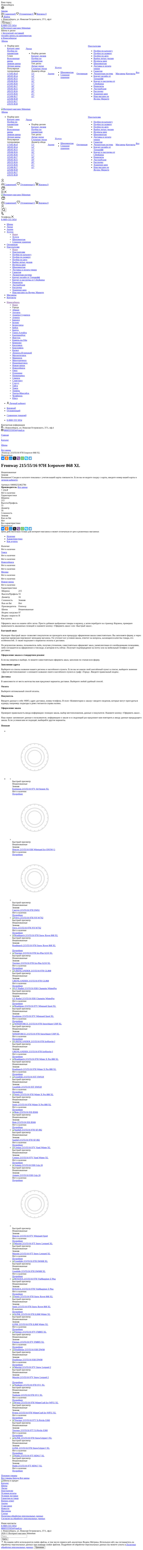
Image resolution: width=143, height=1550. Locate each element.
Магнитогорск (19, 355)
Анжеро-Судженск (21, 315)
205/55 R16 (12, 91)
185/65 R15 (12, 78)
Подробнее (17, 794)
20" (32, 91)
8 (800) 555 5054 (8, 25)
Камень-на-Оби (19, 340)
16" (32, 81)
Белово (15, 322)
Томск (15, 388)
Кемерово (17, 343)
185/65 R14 (12, 76)
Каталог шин (13, 48)
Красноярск (17, 348)
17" (32, 84)
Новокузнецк (18, 365)
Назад (15, 234)
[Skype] (26, 458)
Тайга (15, 385)
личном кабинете (9, 480)
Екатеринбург (19, 335)
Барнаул (16, 320)
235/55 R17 (12, 101)
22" (32, 96)
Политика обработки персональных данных (22, 1516)
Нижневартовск (20, 363)
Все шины (23, 487)
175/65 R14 (12, 73)
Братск (15, 330)
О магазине (6, 1506)
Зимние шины (14, 63)
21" (32, 94)
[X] (14, 458)
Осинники (17, 373)
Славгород (17, 380)
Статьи (4, 1513)
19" (32, 89)
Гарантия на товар (10, 1498)
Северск (16, 378)
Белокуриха (17, 325)
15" (32, 78)
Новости (5, 1508)
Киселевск (17, 345)
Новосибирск (18, 368)
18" (32, 86)
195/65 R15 (12, 89)
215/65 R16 (12, 84)
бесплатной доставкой (13, 33)
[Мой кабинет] (2, 181)
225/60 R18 (12, 99)
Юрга (15, 398)
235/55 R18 (12, 104)
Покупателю (7, 1491)
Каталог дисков (38, 56)
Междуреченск (19, 360)
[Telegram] (30, 458)
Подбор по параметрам (12, 52)
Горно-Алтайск (19, 332)
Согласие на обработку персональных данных (23, 1518)
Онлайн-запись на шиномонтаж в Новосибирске (16, 36)
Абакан (15, 310)
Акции (4, 1503)
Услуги (15, 237)
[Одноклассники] (6, 458)
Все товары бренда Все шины (15, 1478)
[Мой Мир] (10, 458)
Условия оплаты (8, 1493)
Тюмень (16, 390)
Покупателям (18, 252)
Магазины (6, 1511)
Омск (14, 370)
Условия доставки (9, 1496)
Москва (4, 572)
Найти (4, 1539)
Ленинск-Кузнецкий (22, 353)
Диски (4, 1488)
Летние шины (13, 66)
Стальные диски (39, 68)
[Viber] (18, 458)
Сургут (15, 383)
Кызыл (15, 350)
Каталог (5, 1483)
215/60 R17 (12, 96)
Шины (4, 1485)
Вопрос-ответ (7, 1501)
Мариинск (17, 358)
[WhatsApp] (22, 458)
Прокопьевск (18, 375)
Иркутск (16, 337)
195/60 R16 (12, 81)
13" (32, 73)
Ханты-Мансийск (20, 393)
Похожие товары (9, 1475)
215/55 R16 (12, 94)
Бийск (15, 327)
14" (32, 76)
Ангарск (16, 312)
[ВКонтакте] (2, 458)
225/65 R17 (12, 86)
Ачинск (16, 317)
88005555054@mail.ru (14, 430)
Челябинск (17, 396)
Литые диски (37, 66)
